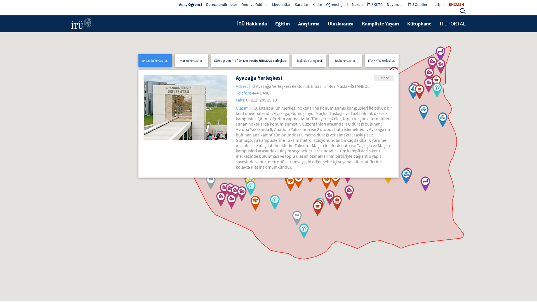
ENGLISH (456, 4)
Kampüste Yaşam (380, 23)
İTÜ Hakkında (252, 23)
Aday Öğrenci (190, 4)
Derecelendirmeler (221, 4)
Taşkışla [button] (309, 60)
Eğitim (282, 23)
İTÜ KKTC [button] (381, 60)
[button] (463, 10)
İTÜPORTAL (453, 24)
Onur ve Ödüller (254, 4)
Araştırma (308, 23)
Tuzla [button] (345, 60)
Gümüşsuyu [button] (250, 60)
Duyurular (395, 4)
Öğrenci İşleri (337, 4)
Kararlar (301, 4)
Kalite (317, 4)
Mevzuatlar (281, 4)
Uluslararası (341, 23)
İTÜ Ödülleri (418, 4)
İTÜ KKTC (375, 4)
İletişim (438, 4)
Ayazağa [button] (155, 60)
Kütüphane (419, 23)
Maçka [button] (191, 60)
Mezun (357, 4)
